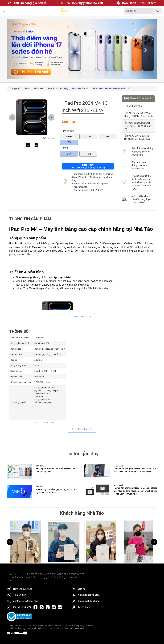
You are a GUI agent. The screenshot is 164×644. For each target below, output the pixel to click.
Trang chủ (14, 83)
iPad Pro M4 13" (80, 83)
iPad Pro (39, 83)
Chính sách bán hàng (89, 595)
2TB (69, 137)
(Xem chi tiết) (138, 197)
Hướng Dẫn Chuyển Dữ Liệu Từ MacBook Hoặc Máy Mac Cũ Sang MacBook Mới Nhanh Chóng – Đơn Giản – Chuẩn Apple (135, 485)
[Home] (64, 11)
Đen (69, 148)
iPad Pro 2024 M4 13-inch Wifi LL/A (111, 83)
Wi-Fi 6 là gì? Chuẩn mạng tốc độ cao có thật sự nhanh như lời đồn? (56, 485)
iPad (27, 83)
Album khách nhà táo (89, 589)
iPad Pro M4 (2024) (58, 83)
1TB (107, 131)
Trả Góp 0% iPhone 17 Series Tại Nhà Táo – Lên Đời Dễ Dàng (56, 465)
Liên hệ (81, 583)
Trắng (88, 148)
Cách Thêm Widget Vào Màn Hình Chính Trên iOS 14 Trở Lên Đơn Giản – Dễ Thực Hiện (135, 465)
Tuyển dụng (84, 602)
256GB (69, 131)
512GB (88, 131)
